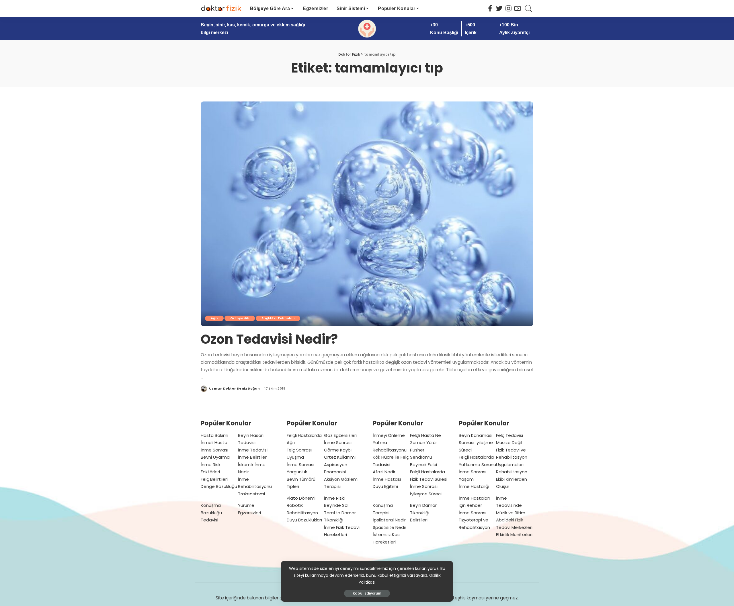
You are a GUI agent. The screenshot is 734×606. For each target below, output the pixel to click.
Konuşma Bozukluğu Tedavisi (211, 512)
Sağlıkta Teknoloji (277, 318)
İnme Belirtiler (252, 457)
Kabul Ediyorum (367, 593)
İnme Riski (334, 498)
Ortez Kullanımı (340, 457)
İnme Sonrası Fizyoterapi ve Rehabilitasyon (474, 520)
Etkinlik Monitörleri (514, 534)
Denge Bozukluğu (219, 486)
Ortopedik (239, 318)
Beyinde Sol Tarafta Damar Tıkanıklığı (340, 512)
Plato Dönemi (301, 498)
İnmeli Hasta (214, 442)
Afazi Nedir (384, 472)
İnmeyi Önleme (389, 435)
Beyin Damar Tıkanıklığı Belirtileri (423, 512)
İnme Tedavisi (253, 450)
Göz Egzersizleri (340, 435)
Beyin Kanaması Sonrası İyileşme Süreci (476, 442)
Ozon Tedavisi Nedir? (269, 339)
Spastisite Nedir (389, 527)
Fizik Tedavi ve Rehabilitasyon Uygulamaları (511, 457)
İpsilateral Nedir (389, 520)
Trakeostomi (251, 494)
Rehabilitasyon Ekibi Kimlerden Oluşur (511, 479)
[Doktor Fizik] (221, 8)
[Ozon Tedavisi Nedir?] (367, 213)
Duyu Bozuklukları (304, 520)
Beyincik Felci (423, 465)
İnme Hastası (387, 479)
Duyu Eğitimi (385, 486)
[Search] (528, 8)
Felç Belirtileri (214, 479)
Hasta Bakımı (214, 435)
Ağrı (214, 318)
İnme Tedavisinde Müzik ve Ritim (510, 505)
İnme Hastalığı (474, 486)
